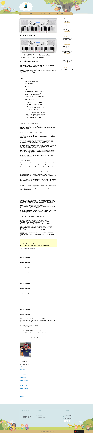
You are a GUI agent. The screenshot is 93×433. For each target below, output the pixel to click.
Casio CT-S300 (22, 366)
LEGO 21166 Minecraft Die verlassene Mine (34, 110)
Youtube (57, 13)
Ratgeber (38, 13)
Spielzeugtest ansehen (67, 22)
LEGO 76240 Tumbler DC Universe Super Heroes (36, 115)
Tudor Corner (28, 101)
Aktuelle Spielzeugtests (29, 99)
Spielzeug (29, 13)
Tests (62, 13)
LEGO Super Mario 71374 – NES (32, 109)
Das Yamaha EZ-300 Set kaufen (32, 84)
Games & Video (48, 13)
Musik (53, 60)
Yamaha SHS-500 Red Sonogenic (26, 382)
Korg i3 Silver (22, 369)
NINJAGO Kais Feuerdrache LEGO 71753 (34, 102)
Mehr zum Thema (28, 97)
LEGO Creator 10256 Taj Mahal (33, 119)
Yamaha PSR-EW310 (24, 380)
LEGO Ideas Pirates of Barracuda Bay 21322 (35, 117)
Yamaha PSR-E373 (23, 377)
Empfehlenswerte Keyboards (30, 89)
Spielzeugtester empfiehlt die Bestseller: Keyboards (34, 91)
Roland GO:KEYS (23, 374)
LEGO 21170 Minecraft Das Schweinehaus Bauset (35, 107)
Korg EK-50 (22, 396)
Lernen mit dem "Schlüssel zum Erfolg (32, 81)
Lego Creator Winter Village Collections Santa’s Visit (36, 106)
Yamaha (21, 60)
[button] (55, 78)
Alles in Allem (27, 86)
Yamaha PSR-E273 (23, 393)
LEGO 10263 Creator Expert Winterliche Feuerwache (36, 114)
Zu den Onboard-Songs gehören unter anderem (34, 88)
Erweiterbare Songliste (29, 83)
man (45, 126)
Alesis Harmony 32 (23, 385)
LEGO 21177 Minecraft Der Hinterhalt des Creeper (35, 112)
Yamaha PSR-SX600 (24, 388)
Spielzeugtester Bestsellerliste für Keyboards (34, 93)
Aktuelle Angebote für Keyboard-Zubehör (32, 94)
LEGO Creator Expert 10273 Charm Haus (34, 104)
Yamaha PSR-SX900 (24, 391)
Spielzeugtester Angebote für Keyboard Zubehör (35, 96)
